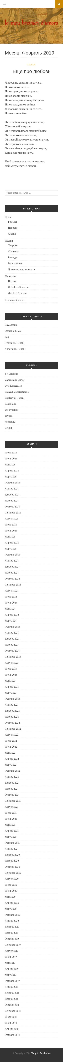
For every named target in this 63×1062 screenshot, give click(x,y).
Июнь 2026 (11, 458)
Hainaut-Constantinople (17, 392)
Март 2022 (10, 765)
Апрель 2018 (12, 1029)
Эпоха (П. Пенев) (14, 343)
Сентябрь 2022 (13, 729)
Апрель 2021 (12, 831)
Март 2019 (10, 975)
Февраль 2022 (12, 771)
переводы (10, 422)
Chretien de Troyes (14, 380)
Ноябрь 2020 (12, 861)
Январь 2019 (11, 987)
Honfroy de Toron (14, 398)
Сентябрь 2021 (13, 801)
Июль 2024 (11, 596)
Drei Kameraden (13, 386)
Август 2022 (12, 735)
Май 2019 (10, 963)
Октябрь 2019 (12, 939)
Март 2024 (10, 621)
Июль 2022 (11, 741)
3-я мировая (11, 374)
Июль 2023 (11, 669)
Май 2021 (10, 825)
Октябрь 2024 (12, 578)
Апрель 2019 (12, 969)
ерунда (8, 416)
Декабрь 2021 (12, 783)
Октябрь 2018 (12, 1005)
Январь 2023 (12, 705)
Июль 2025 (11, 524)
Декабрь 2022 (12, 711)
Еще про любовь (32, 71)
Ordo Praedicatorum (18, 287)
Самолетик (11, 325)
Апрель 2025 (12, 542)
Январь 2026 (12, 488)
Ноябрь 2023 (12, 645)
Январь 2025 (12, 560)
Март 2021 (10, 837)
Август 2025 (12, 518)
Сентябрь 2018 (13, 1011)
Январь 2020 (12, 921)
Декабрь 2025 (12, 494)
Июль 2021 (11, 813)
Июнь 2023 (11, 675)
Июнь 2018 (11, 1023)
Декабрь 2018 (12, 993)
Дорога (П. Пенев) (15, 349)
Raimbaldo (10, 404)
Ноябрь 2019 (11, 933)
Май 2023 (10, 681)
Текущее (12, 245)
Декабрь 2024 (12, 566)
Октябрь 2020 (12, 867)
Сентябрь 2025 (13, 512)
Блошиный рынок (15, 300)
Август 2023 (11, 663)
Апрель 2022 (12, 759)
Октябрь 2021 (12, 795)
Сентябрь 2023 (13, 657)
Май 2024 (10, 608)
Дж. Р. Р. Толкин (17, 293)
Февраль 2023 (12, 699)
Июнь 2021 (11, 819)
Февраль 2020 (12, 915)
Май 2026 (10, 464)
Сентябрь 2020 (13, 873)
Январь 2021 (11, 849)
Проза (8, 217)
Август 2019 (11, 951)
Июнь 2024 (11, 602)
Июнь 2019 (11, 957)
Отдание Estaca (13, 331)
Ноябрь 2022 (12, 717)
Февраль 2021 (12, 843)
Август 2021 (11, 807)
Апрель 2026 (12, 470)
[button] (3, 4)
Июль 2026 (11, 452)
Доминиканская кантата (21, 269)
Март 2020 (10, 909)
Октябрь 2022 (12, 723)
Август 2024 (12, 590)
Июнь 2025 (11, 530)
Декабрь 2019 (12, 927)
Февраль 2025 (12, 554)
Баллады (12, 257)
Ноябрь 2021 (11, 789)
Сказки (12, 234)
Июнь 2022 (11, 747)
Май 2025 (10, 536)
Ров (7, 337)
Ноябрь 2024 (12, 572)
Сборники (13, 251)
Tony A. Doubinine (41, 1053)
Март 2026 (10, 476)
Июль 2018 (11, 1017)
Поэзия (9, 241)
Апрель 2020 (12, 903)
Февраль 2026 (12, 482)
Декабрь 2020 (12, 855)
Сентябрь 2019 (13, 945)
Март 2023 (10, 693)
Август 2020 (12, 879)
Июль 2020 (11, 885)
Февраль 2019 (12, 981)
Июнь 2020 (11, 891)
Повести (12, 228)
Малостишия (15, 263)
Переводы (10, 276)
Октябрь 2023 (12, 651)
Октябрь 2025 (12, 506)
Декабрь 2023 (12, 639)
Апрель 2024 (12, 614)
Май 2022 (10, 753)
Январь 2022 (12, 777)
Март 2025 (10, 548)
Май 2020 (10, 897)
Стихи (31, 64)
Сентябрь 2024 (13, 584)
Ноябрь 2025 (12, 500)
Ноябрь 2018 (11, 999)
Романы (12, 222)
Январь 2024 (12, 633)
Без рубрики (11, 410)
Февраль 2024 (12, 627)
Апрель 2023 (12, 687)
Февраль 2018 (12, 1035)
